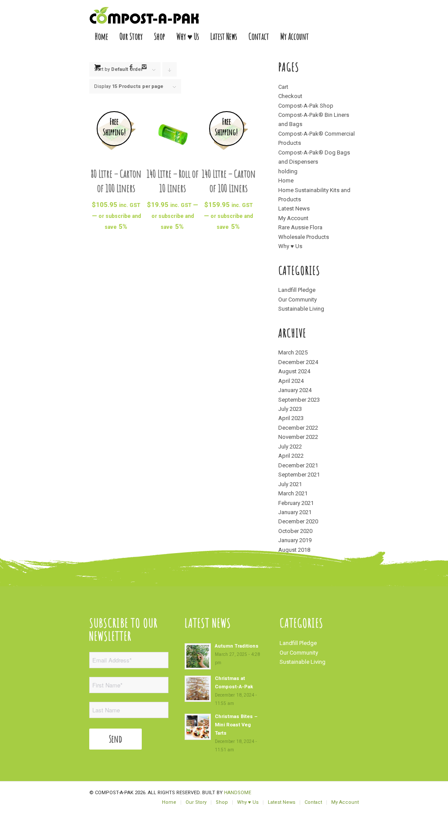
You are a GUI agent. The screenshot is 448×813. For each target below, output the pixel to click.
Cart (283, 87)
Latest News (294, 208)
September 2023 (299, 399)
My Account (293, 218)
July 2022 (290, 446)
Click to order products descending (170, 72)
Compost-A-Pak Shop (305, 105)
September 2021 (299, 474)
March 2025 (293, 352)
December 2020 (298, 521)
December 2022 (298, 427)
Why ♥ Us (290, 246)
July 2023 (290, 409)
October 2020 (295, 531)
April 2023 (291, 418)
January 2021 (295, 512)
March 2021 (293, 493)
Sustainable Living (301, 308)
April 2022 (291, 455)
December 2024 (298, 362)
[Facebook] (131, 67)
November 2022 (298, 437)
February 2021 (296, 503)
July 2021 (290, 484)
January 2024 (295, 390)
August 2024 (294, 371)
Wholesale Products (303, 237)
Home (286, 180)
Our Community (297, 299)
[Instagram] (144, 67)
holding (288, 171)
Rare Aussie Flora (300, 227)
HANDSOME (237, 792)
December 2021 (298, 465)
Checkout (290, 96)
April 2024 (291, 381)
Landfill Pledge (296, 290)
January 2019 (295, 540)
